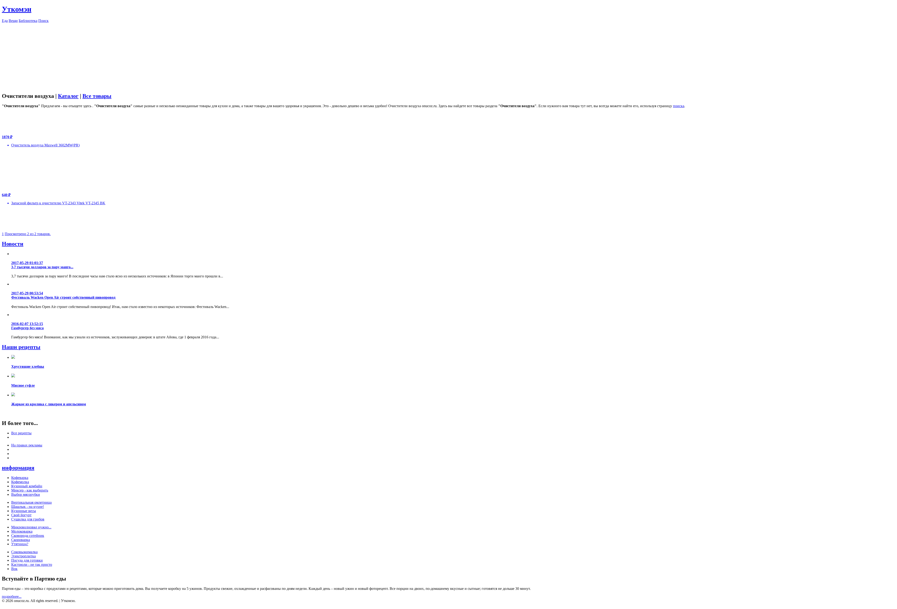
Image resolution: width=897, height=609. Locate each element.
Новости (12, 244)
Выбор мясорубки (25, 494)
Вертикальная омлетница (31, 502)
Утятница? (19, 544)
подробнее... (11, 596)
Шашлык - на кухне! (27, 507)
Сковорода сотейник (27, 536)
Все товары (96, 96)
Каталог (68, 96)
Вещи (13, 21)
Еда (5, 21)
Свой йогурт (21, 515)
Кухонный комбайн (26, 486)
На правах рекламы (26, 445)
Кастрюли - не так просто (31, 565)
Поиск (43, 21)
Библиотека (28, 21)
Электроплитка (23, 556)
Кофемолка (20, 482)
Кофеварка (19, 478)
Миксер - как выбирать (29, 490)
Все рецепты (21, 433)
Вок (14, 569)
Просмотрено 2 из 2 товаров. (28, 234)
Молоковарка (21, 531)
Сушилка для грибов (27, 519)
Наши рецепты (21, 347)
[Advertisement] (448, 55)
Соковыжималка (24, 552)
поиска (678, 106)
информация (18, 468)
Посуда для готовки (27, 560)
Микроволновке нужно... (31, 527)
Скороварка (20, 540)
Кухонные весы (23, 511)
